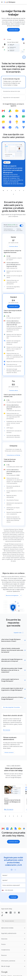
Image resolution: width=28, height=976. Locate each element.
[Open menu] (2, 2)
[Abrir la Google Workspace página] (9, 2)
